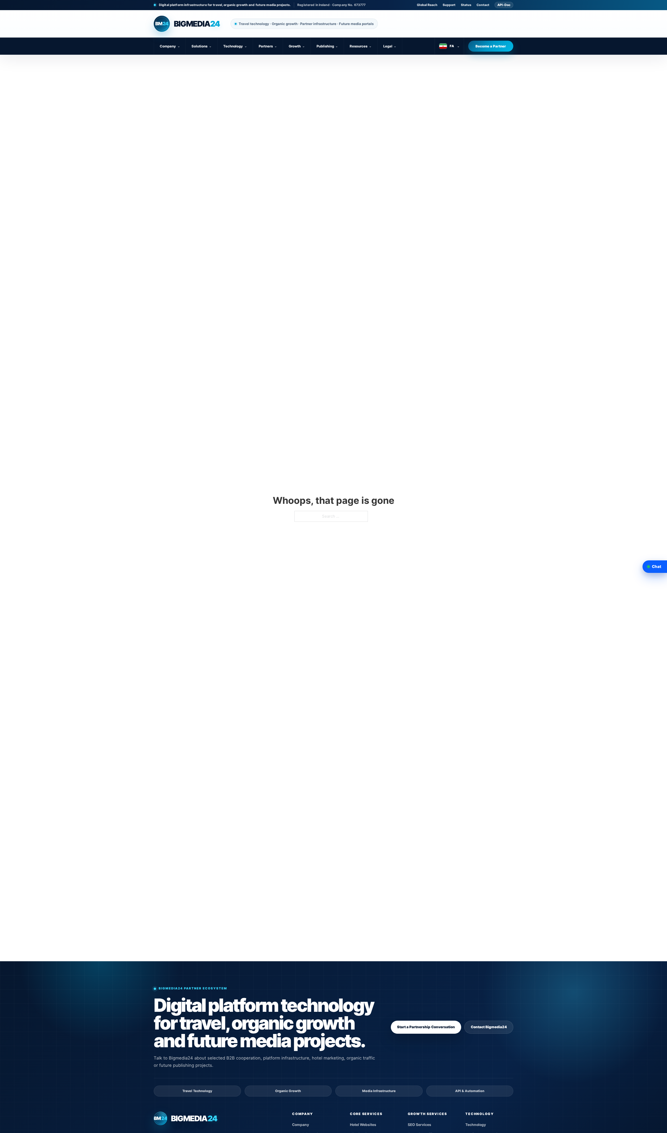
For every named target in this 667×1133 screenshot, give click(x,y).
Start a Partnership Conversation (426, 1027)
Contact (483, 5)
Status (466, 5)
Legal (390, 46)
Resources (360, 46)
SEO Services (419, 1125)
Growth (297, 46)
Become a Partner (490, 46)
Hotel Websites (363, 1125)
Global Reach (427, 5)
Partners (268, 46)
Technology (235, 46)
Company (170, 46)
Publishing (327, 46)
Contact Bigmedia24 (489, 1027)
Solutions (201, 46)
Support (449, 5)
